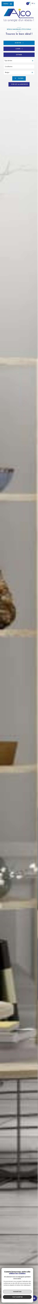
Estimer (19, 54)
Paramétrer (17, 1291)
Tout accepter (17, 1297)
